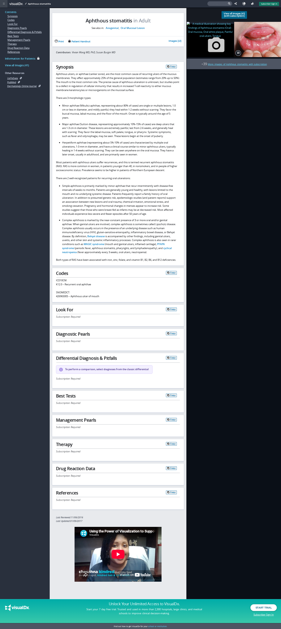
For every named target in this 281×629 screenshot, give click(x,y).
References (13, 52)
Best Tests (13, 36)
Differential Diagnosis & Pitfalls (24, 32)
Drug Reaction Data (18, 48)
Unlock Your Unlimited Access (144, 603)
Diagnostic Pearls (17, 28)
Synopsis (12, 16)
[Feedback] (253, 3)
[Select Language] (245, 3)
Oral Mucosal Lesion (133, 28)
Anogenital (112, 28)
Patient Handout (80, 41)
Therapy (12, 44)
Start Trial (264, 607)
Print (61, 41)
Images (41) (175, 41)
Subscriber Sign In (269, 3)
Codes (11, 20)
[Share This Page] (236, 3)
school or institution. (157, 626)
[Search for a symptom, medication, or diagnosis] (219, 3)
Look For (12, 24)
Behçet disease (96, 236)
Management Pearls (18, 40)
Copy (173, 66)
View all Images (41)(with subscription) (234, 14)
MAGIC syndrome (94, 244)
